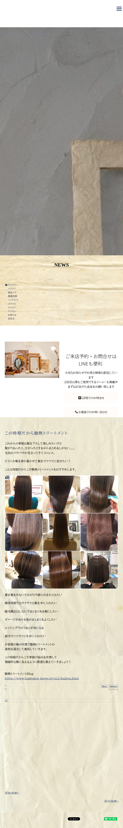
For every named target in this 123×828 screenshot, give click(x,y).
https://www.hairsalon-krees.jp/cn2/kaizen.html (42, 678)
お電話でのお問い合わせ (92, 412)
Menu (104, 686)
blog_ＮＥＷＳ (20, 33)
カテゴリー (13, 285)
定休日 (11, 319)
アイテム (12, 311)
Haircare (113, 686)
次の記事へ (112, 801)
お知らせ (12, 315)
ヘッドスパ (13, 300)
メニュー (12, 307)
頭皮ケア (12, 292)
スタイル (12, 304)
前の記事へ (13, 793)
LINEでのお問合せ (93, 398)
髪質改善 (12, 296)
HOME (8, 33)
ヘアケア (12, 289)
